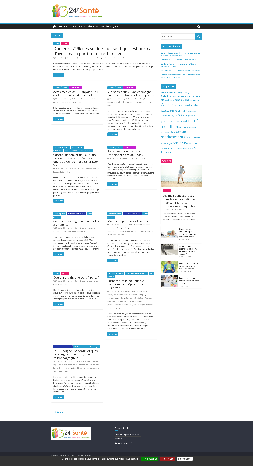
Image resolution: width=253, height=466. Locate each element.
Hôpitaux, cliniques (62, 147)
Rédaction (71, 58)
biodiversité (169, 100)
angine (81, 361)
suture (79, 102)
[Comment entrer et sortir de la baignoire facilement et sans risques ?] (169, 245)
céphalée (118, 228)
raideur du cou (130, 231)
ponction (72, 102)
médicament (177, 131)
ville (119, 308)
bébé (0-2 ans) (182, 99)
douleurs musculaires (110, 58)
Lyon (69, 172)
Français (172, 115)
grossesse (167, 121)
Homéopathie (60, 214)
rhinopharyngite (83, 368)
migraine (121, 231)
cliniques (142, 295)
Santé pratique (108, 26)
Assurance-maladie (180, 96)
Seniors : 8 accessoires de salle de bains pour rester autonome (189, 266)
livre (179, 127)
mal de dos (124, 58)
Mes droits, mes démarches (136, 273)
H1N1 (176, 121)
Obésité (190, 137)
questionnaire (127, 305)
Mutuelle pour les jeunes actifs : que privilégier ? (181, 70)
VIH (196, 148)
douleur (82, 58)
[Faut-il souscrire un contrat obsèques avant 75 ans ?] (169, 277)
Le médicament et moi (76, 214)
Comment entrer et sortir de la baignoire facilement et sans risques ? (188, 250)
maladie (185, 127)
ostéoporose (140, 102)
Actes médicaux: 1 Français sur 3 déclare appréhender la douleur (75, 93)
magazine (111, 301)
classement (133, 295)
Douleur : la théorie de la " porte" (76, 277)
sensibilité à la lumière (145, 231)
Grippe (182, 115)
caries (136, 158)
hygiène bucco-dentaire (76, 231)
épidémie (166, 152)
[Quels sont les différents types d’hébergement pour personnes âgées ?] (169, 227)
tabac (164, 148)
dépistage (165, 111)
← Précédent (58, 412)
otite (74, 368)
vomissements (118, 235)
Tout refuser (168, 459)
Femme (62, 26)
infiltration (57, 102)
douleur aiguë (94, 281)
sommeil (192, 143)
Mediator (192, 127)
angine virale (58, 365)
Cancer (82, 168)
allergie (180, 93)
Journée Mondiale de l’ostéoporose (120, 102)
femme (147, 99)
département (112, 298)
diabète (89, 168)
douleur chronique (60, 284)
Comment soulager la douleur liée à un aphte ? (76, 222)
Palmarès (119, 301)
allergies (187, 92)
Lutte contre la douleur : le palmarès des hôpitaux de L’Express (125, 284)
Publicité (118, 438)
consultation (80, 365)
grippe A (191, 115)
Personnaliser (184, 459)
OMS (197, 137)
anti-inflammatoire (143, 224)
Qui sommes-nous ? (123, 443)
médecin (68, 368)
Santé (57, 44)
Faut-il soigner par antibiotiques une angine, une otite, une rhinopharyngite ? (75, 354)
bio (162, 99)
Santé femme (75, 88)
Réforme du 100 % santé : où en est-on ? (178, 59)
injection (65, 102)
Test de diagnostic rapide (62, 371)
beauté (197, 96)
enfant (173, 110)
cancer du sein (181, 105)
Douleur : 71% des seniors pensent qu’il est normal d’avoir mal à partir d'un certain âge (103, 51)
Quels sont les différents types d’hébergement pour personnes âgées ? (187, 233)
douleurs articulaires (93, 58)
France (164, 115)
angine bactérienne (92, 361)
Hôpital (183, 121)
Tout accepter (150, 459)
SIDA (185, 143)
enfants (96, 365)
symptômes (94, 368)
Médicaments (79, 347)
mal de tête (133, 228)
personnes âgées (166, 144)
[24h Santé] (54, 26)
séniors (132, 58)
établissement (130, 298)
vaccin (172, 148)
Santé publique (139, 305)
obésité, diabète (71, 151)
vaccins (191, 149)
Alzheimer (167, 96)
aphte (84, 228)
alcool (163, 92)
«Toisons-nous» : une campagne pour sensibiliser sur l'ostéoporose (131, 93)
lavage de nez (58, 368)
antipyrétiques (69, 365)
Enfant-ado (76, 26)
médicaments (173, 137)
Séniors (92, 26)
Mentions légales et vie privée (127, 434)
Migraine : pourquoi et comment (129, 221)
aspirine (110, 228)
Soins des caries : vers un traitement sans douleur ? (125, 153)
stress (109, 235)
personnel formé (130, 301)
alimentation (172, 92)
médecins (165, 132)
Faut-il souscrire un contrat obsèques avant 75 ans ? (189, 280)
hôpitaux (140, 298)
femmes (192, 111)
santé (177, 142)
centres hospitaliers (120, 295)
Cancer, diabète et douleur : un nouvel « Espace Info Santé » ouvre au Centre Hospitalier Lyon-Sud (76, 160)
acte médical (88, 99)
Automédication (115, 214)
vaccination (182, 148)
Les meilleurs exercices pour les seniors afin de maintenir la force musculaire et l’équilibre (179, 201)
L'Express (148, 298)
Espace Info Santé (59, 172)
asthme (191, 96)
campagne (194, 100)
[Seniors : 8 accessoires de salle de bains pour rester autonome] (169, 262)
